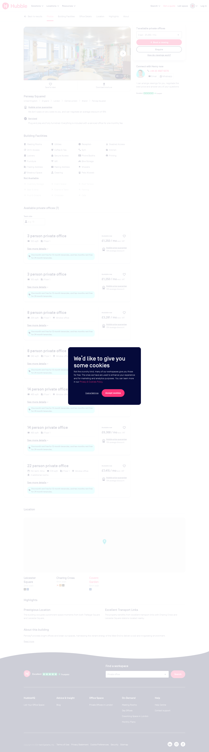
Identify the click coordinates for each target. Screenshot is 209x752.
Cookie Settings (92, 393)
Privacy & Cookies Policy (91, 382)
